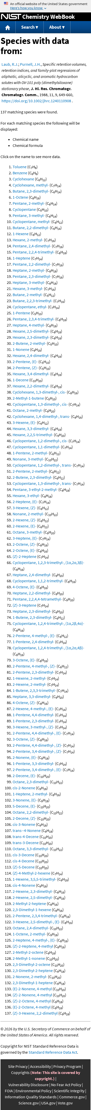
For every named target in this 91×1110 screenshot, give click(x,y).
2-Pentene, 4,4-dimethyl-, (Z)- (37, 745)
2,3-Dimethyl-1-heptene (33, 982)
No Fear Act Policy (66, 1084)
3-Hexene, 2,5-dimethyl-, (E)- (36, 921)
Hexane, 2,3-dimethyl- (31, 337)
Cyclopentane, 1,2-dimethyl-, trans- (42, 465)
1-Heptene (21, 258)
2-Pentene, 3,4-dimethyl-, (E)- (37, 769)
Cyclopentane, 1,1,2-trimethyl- (38, 580)
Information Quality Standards (31, 1096)
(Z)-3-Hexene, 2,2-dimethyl (35, 1013)
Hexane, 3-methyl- (28, 288)
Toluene (20, 166)
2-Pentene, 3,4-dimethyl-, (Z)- (37, 751)
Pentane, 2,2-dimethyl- (32, 264)
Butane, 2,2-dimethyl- (31, 227)
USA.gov (48, 1102)
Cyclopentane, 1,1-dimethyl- (36, 446)
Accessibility (40, 1066)
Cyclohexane (23, 178)
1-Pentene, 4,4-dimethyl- (33, 714)
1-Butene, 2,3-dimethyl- (32, 617)
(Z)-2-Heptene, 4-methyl (33, 946)
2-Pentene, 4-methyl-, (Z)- (34, 666)
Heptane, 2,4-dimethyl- (32, 574)
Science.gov (28, 1102)
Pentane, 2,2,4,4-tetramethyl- (37, 599)
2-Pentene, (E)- (25, 361)
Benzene (20, 172)
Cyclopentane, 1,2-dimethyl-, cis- (40, 440)
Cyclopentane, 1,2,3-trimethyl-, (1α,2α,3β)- (48, 562)
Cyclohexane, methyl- (31, 184)
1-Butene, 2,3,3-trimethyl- (34, 690)
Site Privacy (18, 1066)
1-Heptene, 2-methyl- (30, 793)
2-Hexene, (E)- (24, 525)
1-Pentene (21, 312)
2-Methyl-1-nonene (29, 958)
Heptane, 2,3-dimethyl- (32, 611)
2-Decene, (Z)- (24, 818)
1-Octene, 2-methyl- (29, 933)
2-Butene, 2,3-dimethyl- (32, 477)
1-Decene (21, 379)
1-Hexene (21, 233)
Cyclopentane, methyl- (32, 221)
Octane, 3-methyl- (28, 532)
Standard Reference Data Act (53, 1052)
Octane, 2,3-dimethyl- (31, 781)
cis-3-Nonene (24, 824)
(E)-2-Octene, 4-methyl (32, 1007)
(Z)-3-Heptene (24, 605)
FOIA (9, 1090)
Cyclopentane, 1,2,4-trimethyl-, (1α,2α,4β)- (48, 647)
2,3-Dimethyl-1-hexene (32, 909)
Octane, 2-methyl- (28, 410)
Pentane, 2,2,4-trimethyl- (34, 251)
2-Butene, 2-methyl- (29, 343)
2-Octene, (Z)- (24, 544)
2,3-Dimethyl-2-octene (31, 964)
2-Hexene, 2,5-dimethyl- (33, 897)
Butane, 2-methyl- (28, 294)
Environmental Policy (33, 1090)
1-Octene (20, 197)
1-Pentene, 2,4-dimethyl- (33, 641)
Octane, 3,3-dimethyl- (31, 848)
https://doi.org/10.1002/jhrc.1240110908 (36, 100)
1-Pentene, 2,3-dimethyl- (33, 720)
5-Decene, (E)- (24, 806)
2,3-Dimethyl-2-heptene (33, 970)
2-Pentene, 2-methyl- (30, 471)
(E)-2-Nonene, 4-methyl (32, 988)
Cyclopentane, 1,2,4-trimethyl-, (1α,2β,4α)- (48, 623)
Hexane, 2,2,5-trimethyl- (33, 434)
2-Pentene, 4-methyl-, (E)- (34, 635)
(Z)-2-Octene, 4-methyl (32, 1000)
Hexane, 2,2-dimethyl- (31, 385)
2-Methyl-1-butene (28, 398)
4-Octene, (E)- (24, 586)
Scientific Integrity (69, 1090)
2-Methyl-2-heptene (29, 903)
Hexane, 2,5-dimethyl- (31, 331)
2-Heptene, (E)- (25, 501)
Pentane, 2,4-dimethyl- (32, 245)
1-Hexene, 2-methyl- (30, 678)
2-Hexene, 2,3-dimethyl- (33, 891)
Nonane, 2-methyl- (28, 513)
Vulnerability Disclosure (28, 1084)
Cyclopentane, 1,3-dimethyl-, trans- (42, 483)
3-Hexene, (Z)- (24, 507)
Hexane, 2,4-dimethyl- (31, 355)
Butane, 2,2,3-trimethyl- (33, 300)
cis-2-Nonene (24, 787)
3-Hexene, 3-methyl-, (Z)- (33, 726)
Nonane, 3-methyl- (28, 459)
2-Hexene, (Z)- (24, 519)
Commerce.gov (72, 1096)
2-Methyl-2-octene (28, 952)
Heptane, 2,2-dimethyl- (32, 592)
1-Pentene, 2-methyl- (30, 452)
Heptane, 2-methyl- (29, 270)
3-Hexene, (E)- (24, 422)
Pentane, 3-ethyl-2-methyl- (35, 489)
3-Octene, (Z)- (24, 739)
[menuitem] (8, 27)
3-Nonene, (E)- (25, 799)
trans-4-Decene (26, 836)
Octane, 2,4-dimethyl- (31, 927)
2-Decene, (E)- (24, 775)
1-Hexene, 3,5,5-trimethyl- (34, 879)
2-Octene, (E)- (24, 550)
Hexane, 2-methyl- (28, 239)
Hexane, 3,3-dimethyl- (31, 428)
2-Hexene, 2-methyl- (30, 684)
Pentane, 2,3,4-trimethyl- (34, 318)
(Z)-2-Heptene (24, 556)
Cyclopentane (24, 209)
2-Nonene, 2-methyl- (30, 976)
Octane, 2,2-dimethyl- (31, 812)
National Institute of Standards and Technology (11, 16)
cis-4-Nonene (24, 885)
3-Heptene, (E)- (25, 538)
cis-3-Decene (23, 854)
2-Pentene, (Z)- (25, 367)
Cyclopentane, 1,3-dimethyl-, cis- (40, 404)
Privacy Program (67, 1066)
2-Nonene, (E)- (25, 757)
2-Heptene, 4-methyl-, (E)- (34, 940)
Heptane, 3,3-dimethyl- (32, 696)
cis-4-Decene (23, 860)
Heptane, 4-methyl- (29, 325)
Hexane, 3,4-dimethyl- (31, 373)
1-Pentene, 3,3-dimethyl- (33, 763)
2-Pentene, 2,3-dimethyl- (33, 672)
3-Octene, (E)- (24, 659)
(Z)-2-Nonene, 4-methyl (32, 994)
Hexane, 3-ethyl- (26, 495)
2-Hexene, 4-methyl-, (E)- (33, 708)
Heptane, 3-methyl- (29, 282)
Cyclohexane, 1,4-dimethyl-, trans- (41, 416)
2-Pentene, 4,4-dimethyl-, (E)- (37, 733)
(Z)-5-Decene (24, 866)
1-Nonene (21, 349)
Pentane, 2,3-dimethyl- (32, 276)
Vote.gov (65, 1102)
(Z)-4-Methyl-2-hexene (31, 873)
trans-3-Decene (26, 842)
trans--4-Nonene (27, 830)
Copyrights (20, 1072)
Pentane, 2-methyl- (29, 203)
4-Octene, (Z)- (24, 702)
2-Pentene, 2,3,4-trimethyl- (35, 915)
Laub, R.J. (10, 64)
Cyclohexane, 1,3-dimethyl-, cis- (39, 392)
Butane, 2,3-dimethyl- (31, 191)
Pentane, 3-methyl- (29, 215)
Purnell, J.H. (30, 64)
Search (28, 27)
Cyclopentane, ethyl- (30, 306)
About (55, 27)
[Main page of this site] (8, 27)
